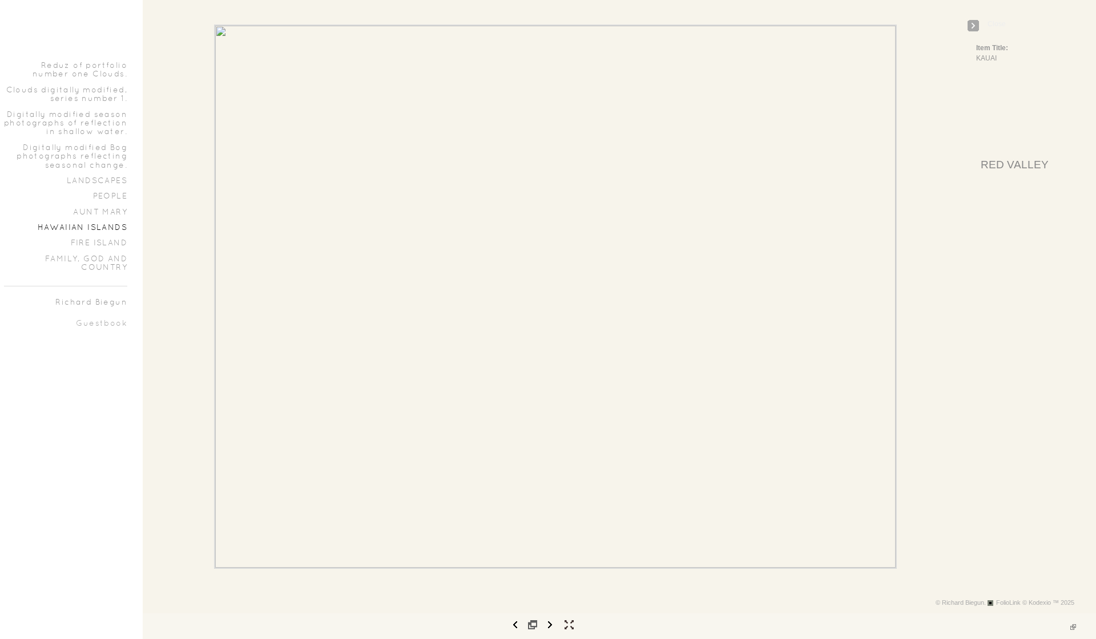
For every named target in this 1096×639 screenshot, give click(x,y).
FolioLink (1008, 602)
